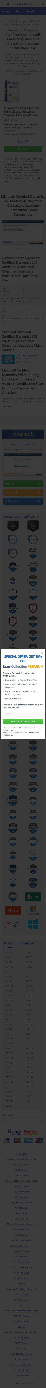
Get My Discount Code (23, 721)
